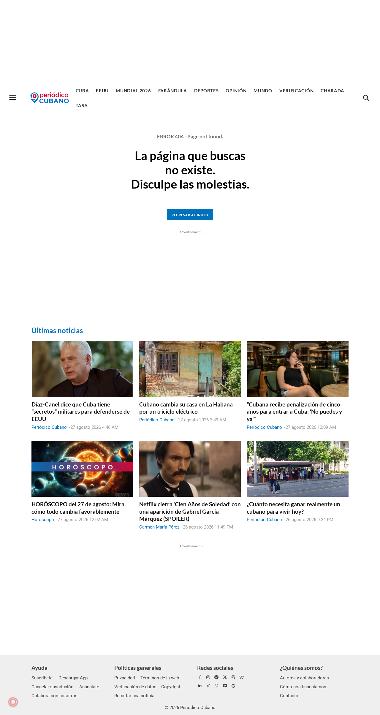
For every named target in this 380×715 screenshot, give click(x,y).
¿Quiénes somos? (301, 667)
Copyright (170, 686)
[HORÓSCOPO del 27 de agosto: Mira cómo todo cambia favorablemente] (82, 469)
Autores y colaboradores (304, 678)
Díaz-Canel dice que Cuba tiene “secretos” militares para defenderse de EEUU (80, 411)
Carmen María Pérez (159, 527)
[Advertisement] (190, 41)
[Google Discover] (233, 686)
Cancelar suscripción (52, 686)
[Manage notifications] (13, 702)
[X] (225, 677)
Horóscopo (42, 519)
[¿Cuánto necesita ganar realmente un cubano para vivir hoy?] (298, 469)
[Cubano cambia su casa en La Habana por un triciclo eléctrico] (190, 369)
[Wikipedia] (241, 677)
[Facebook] (199, 677)
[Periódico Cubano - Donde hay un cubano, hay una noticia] (49, 97)
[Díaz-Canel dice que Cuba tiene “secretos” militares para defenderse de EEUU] (82, 369)
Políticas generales (137, 667)
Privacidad (124, 678)
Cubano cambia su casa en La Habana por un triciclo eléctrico (186, 408)
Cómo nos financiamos (303, 686)
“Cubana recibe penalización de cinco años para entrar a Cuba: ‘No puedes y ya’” (294, 411)
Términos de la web (159, 678)
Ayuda (39, 667)
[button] (366, 98)
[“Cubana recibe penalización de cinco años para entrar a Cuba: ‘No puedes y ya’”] (298, 369)
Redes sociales (215, 667)
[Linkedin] (199, 686)
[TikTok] (208, 686)
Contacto (289, 695)
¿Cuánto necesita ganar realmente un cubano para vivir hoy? (293, 508)
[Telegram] (216, 677)
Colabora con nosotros (54, 695)
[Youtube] (225, 686)
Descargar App (73, 678)
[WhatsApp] (216, 686)
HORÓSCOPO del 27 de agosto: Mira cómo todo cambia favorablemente (77, 508)
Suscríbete (42, 678)
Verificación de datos (135, 686)
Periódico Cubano (49, 427)
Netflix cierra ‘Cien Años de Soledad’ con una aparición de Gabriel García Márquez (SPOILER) (190, 511)
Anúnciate (89, 686)
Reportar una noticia (134, 695)
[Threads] (233, 677)
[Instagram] (208, 677)
